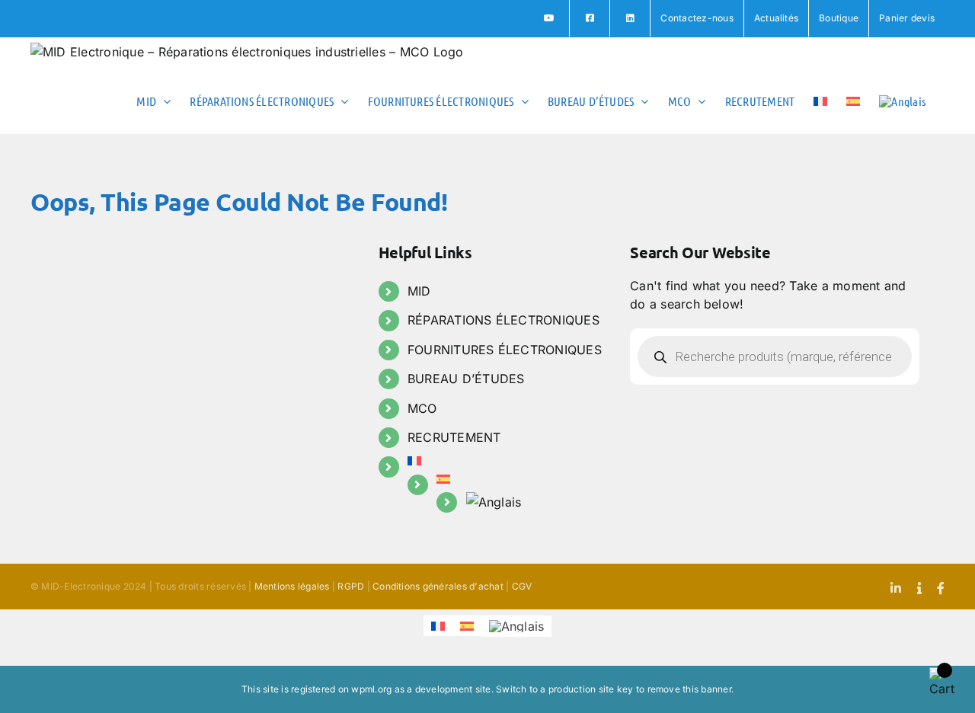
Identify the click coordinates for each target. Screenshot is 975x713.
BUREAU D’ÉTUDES (466, 378)
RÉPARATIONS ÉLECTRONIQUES (503, 320)
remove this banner (689, 689)
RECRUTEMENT (454, 437)
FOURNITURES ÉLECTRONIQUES (505, 349)
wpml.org (371, 689)
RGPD (350, 586)
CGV (522, 586)
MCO (422, 408)
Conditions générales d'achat (437, 586)
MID (419, 291)
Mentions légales (292, 586)
